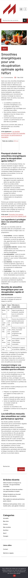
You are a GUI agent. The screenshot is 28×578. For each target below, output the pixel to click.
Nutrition (5, 530)
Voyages (5, 536)
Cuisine (5, 524)
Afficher (16, 141)
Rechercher (6, 466)
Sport (4, 48)
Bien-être (6, 521)
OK (14, 575)
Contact (5, 549)
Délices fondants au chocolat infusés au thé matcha (12, 495)
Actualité (5, 518)
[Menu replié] (21, 9)
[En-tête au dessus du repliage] (25, 9)
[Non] (26, 572)
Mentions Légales (8, 553)
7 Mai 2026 (19, 77)
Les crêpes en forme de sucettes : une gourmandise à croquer (13, 490)
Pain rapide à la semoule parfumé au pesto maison (14, 500)
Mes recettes (7, 527)
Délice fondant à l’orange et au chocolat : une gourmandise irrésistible (12, 484)
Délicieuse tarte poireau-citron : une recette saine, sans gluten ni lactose (14, 505)
